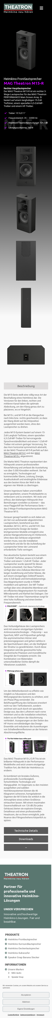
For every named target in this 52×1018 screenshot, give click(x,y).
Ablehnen (26, 1002)
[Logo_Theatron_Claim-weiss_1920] (18, 4)
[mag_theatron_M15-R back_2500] (26, 239)
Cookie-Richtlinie (13, 1015)
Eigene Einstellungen (26, 1009)
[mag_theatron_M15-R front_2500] (26, 145)
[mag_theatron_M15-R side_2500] (26, 286)
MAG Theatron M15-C (15, 453)
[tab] (26, 385)
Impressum (40, 1015)
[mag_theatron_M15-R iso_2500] (26, 192)
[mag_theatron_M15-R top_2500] (26, 333)
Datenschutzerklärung (27, 1015)
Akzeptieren (26, 995)
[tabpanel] (26, 608)
